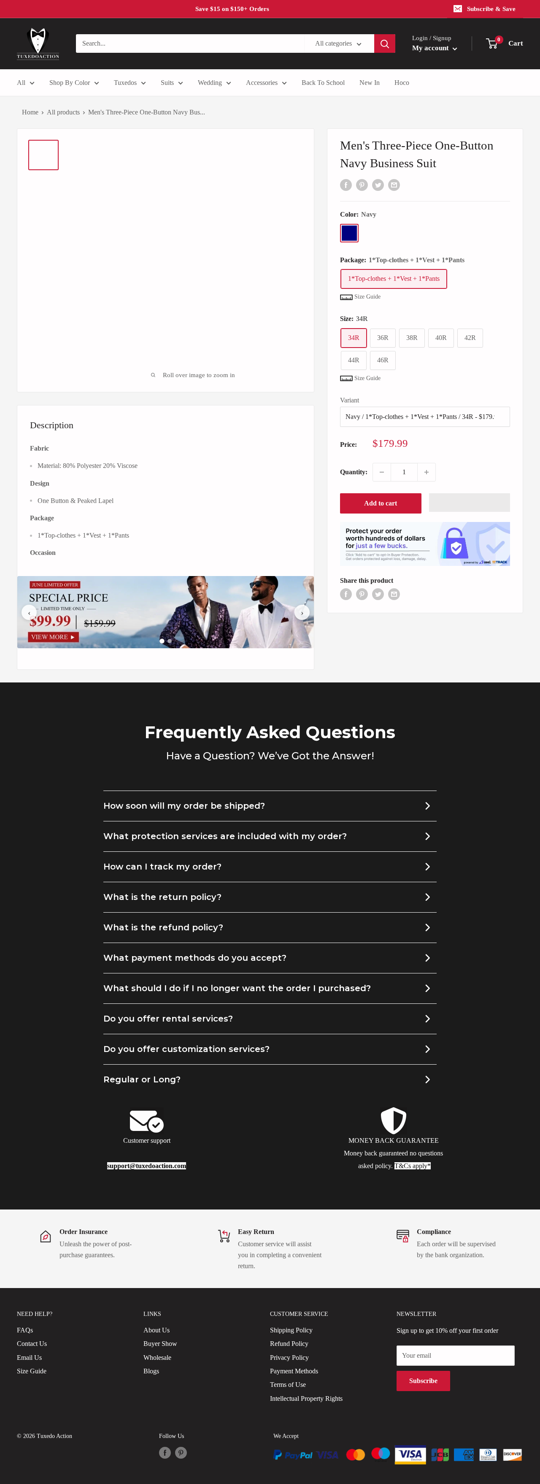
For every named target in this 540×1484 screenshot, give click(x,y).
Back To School (323, 82)
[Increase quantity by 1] (426, 472)
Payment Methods (294, 1371)
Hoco (401, 82)
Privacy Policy (289, 1357)
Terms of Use (288, 1384)
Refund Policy (289, 1343)
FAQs (25, 1330)
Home (30, 112)
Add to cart (380, 503)
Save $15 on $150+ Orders (232, 8)
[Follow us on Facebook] (165, 1453)
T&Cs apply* (412, 1165)
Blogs (151, 1371)
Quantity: (353, 472)
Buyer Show (160, 1343)
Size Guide (31, 1371)
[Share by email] (394, 184)
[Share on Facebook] (346, 184)
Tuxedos (125, 82)
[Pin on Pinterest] (362, 184)
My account (431, 48)
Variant (349, 400)
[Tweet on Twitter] (378, 184)
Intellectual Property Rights (306, 1398)
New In (369, 82)
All (21, 82)
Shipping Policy (291, 1330)
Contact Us (32, 1343)
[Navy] (349, 233)
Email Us (29, 1357)
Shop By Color (69, 82)
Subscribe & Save (491, 8)
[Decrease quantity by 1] (382, 472)
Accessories (262, 82)
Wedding (210, 82)
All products (63, 112)
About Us (156, 1330)
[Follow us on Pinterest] (181, 1453)
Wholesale (157, 1357)
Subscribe (423, 1380)
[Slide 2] (169, 641)
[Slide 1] (162, 641)
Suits (167, 82)
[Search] (384, 43)
